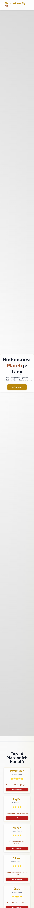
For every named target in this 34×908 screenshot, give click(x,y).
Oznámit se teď (17, 387)
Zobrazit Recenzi (17, 789)
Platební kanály (15, 5)
